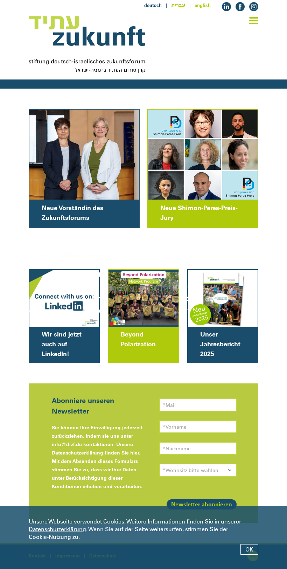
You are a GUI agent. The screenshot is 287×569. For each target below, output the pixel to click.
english (203, 5)
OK (249, 549)
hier (134, 453)
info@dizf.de (67, 444)
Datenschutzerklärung (57, 529)
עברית (178, 5)
